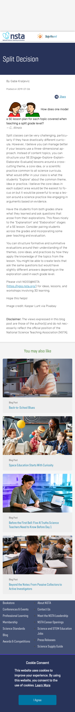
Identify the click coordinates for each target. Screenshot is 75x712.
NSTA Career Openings (51, 622)
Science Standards (14, 628)
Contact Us (44, 609)
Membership (10, 622)
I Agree (37, 700)
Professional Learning (15, 616)
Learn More (42, 685)
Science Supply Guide (50, 646)
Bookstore (9, 603)
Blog (5, 635)
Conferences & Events (15, 609)
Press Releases (46, 640)
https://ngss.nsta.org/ (21, 286)
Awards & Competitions (16, 641)
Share (62, 96)
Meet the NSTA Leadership (53, 616)
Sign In (49, 36)
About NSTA (44, 603)
